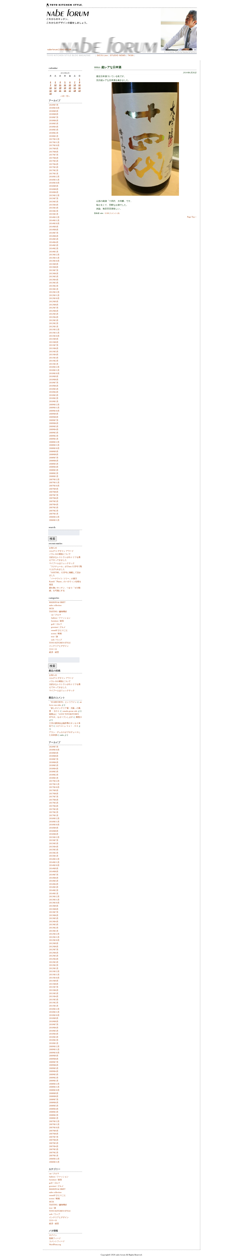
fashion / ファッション (60, 618)
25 (60, 90)
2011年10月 (54, 336)
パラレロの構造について (60, 554)
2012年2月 (53, 323)
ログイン (53, 1235)
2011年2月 (53, 361)
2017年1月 (53, 173)
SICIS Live (102, 55)
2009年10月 (54, 411)
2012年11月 (54, 295)
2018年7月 (53, 117)
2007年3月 (53, 507)
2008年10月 (54, 448)
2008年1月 (53, 476)
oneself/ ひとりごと (59, 630)
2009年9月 (53, 414)
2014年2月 (53, 248)
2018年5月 (53, 123)
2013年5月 (53, 276)
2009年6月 (53, 423)
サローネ (53, 649)
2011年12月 (54, 329)
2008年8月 (53, 454)
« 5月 (62, 96)
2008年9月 (53, 451)
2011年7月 (53, 345)
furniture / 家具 (57, 621)
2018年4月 (53, 127)
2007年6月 (53, 498)
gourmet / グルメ (58, 627)
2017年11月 (54, 142)
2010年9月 (53, 376)
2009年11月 (54, 408)
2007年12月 (54, 479)
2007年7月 (53, 495)
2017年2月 (53, 170)
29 (79, 90)
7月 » (68, 96)
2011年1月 (53, 364)
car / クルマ (56, 615)
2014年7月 (53, 233)
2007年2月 (53, 511)
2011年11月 (54, 333)
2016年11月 (54, 180)
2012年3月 (53, 320)
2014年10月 (54, 223)
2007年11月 (54, 482)
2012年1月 (53, 326)
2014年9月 (53, 227)
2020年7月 (53, 105)
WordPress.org (55, 1244)
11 (60, 85)
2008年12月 (54, 442)
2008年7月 (53, 458)
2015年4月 (53, 205)
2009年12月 (54, 405)
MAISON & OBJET (57, 602)
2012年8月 (53, 305)
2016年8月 (53, 189)
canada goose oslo (69, 711)
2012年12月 (54, 292)
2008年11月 (54, 445)
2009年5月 (53, 426)
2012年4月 (53, 317)
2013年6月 (53, 273)
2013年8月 (53, 267)
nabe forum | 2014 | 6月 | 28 (59, 49)
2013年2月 (53, 286)
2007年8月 (53, 492)
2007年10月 (54, 486)
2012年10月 (54, 298)
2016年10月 (54, 183)
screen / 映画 (56, 633)
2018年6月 (53, 120)
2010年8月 (53, 379)
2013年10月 (54, 261)
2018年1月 (53, 136)
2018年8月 (53, 114)
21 (75, 88)
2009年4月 (53, 429)
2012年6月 (53, 311)
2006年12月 (54, 517)
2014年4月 (53, 242)
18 (60, 88)
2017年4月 (53, 164)
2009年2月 (53, 436)
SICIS (51, 608)
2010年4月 (53, 392)
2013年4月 (53, 280)
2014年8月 (53, 230)
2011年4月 (53, 354)
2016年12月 (54, 176)
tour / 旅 (54, 636)
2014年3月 (53, 245)
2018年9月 (53, 111)
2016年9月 (53, 186)
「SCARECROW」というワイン (63, 702)
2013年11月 (54, 258)
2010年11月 (54, 370)
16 (50, 88)
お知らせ (53, 548)
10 (55, 85)
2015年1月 (53, 214)
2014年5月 (53, 239)
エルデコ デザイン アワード (61, 551)
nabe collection (55, 605)
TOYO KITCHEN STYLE (60, 643)
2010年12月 (54, 367)
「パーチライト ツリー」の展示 (63, 578)
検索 (52, 538)
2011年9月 (53, 339)
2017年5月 (53, 161)
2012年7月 (53, 308)
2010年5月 (53, 389)
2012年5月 (53, 314)
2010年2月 (53, 398)
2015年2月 (53, 211)
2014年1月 (53, 252)
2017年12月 (54, 139)
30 (50, 93)
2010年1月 (53, 401)
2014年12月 (54, 217)
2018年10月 (54, 108)
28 (75, 90)
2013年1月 (53, 289)
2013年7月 (53, 270)
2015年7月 (53, 198)
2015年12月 (54, 195)
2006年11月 (54, 520)
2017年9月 (53, 148)
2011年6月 (53, 348)
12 (65, 85)
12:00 (107, 213)
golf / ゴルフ (56, 624)
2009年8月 (53, 417)
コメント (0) (114, 213)
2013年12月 (54, 255)
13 (70, 85)
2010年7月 (53, 383)
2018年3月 (53, 130)
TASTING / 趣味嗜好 (58, 611)
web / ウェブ (56, 640)
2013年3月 (53, 283)
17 (55, 88)
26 (65, 90)
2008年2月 (53, 473)
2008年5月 (53, 464)
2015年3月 (53, 208)
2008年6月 (53, 461)
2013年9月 (53, 264)
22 (79, 88)
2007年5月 (53, 501)
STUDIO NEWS (118, 55)
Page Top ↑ (191, 217)
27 (70, 90)
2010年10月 (54, 373)
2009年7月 (53, 420)
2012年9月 (53, 301)
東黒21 (79, 717)
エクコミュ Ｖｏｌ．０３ (67, 726)
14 (75, 85)
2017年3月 (53, 167)
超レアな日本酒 (111, 67)
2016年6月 (53, 192)
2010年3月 (53, 395)
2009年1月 (53, 439)
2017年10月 (54, 145)
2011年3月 (53, 358)
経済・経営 (54, 652)
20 (70, 88)
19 (65, 88)
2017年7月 (53, 155)
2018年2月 (53, 133)
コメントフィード (57, 1241)
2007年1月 (53, 514)
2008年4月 (53, 467)
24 (55, 90)
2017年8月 (53, 152)
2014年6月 (53, 236)
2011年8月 (53, 342)
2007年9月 (53, 489)
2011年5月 (53, 351)
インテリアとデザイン (59, 646)
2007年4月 (53, 504)
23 (50, 90)
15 (79, 85)
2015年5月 (53, 202)
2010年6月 (53, 386)
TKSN (131, 55)
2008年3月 (53, 470)
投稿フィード (55, 1238)
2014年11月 (54, 220)
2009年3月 (53, 433)
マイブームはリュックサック (62, 563)
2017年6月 (53, 158)
